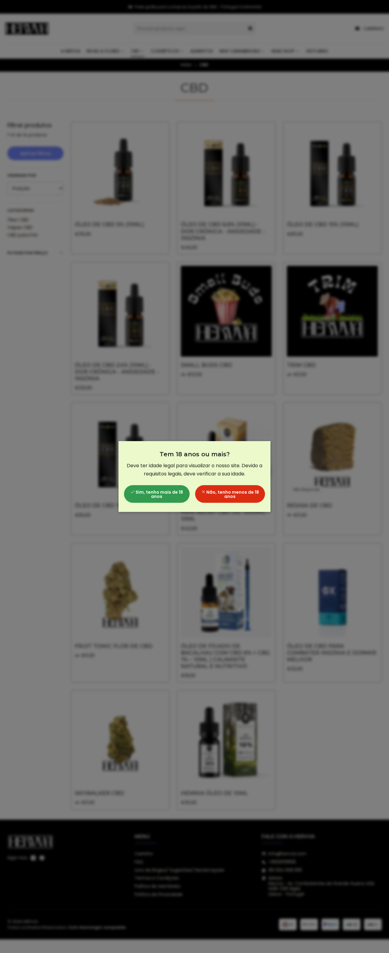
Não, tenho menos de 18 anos (232, 494)
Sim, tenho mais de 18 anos (159, 494)
